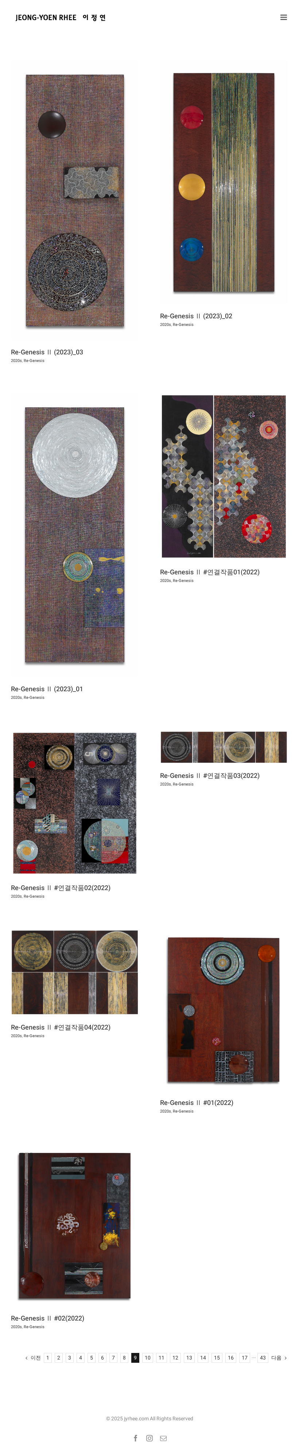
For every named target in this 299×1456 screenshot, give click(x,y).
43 (263, 1358)
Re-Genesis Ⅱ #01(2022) (196, 1103)
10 (148, 1358)
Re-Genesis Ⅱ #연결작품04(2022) (60, 1027)
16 (231, 1358)
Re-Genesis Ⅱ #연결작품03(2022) (210, 776)
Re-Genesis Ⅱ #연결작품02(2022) (60, 888)
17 (245, 1358)
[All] (75, 200)
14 (203, 1358)
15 (217, 1358)
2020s (16, 361)
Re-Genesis (34, 361)
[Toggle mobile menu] (284, 17)
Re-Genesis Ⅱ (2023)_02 (196, 316)
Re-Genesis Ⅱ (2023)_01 (47, 689)
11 (161, 1358)
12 (175, 1358)
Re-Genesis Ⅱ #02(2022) (47, 1318)
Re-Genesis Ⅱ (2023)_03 (47, 352)
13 (189, 1358)
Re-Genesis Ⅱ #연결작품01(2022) (210, 572)
